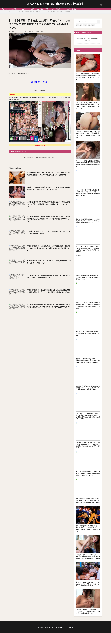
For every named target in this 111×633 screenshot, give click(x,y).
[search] (98, 21)
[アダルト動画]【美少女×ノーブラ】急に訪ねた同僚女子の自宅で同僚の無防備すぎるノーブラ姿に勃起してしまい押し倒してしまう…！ (88, 76)
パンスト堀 (34, 31)
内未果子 (41, 31)
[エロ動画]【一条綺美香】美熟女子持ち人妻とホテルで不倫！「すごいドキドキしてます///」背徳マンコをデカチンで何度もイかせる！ (88, 134)
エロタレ (25, 31)
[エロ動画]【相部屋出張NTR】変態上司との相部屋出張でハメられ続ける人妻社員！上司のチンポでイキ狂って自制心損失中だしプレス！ (49, 307)
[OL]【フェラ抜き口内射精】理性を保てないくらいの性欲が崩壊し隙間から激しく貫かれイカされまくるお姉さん (49, 188)
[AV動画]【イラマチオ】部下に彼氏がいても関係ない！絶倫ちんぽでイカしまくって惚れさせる (49, 262)
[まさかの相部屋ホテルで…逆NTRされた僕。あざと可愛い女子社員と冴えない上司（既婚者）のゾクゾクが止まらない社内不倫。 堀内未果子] (40, 141)
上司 (77, 25)
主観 (38, 31)
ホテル (85, 25)
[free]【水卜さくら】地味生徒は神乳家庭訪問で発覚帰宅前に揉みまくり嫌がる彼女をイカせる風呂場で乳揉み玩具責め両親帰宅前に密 (88, 163)
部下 (81, 25)
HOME (12, 11)
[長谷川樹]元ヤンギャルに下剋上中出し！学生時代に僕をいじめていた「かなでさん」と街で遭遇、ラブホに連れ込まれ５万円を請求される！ (88, 445)
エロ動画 (18, 11)
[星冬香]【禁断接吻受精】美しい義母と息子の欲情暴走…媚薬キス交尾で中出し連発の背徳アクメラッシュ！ (88, 277)
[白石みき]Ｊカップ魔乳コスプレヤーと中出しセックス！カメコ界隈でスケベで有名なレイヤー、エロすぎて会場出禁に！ (88, 583)
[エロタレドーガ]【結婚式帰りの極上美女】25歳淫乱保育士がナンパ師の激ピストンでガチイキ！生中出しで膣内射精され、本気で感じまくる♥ (88, 105)
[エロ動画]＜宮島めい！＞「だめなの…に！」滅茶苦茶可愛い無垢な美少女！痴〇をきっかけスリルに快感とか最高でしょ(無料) (88, 556)
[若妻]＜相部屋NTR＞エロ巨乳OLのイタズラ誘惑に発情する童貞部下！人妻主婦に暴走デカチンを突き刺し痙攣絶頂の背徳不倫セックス (49, 248)
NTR (17, 31)
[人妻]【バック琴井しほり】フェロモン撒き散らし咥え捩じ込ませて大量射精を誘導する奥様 (48, 232)
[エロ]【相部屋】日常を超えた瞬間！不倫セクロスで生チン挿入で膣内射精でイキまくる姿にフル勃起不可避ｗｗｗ (47, 11)
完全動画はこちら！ (40, 145)
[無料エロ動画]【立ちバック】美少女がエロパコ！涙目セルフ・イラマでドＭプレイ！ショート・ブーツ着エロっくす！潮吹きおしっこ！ (88, 528)
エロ (22, 31)
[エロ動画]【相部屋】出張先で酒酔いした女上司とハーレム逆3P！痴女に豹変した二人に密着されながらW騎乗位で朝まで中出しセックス (49, 219)
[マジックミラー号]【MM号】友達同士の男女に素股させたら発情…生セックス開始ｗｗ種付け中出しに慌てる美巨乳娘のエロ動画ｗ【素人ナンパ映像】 (88, 192)
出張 (89, 25)
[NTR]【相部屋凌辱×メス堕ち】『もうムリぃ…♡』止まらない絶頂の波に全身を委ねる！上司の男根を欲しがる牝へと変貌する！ (49, 174)
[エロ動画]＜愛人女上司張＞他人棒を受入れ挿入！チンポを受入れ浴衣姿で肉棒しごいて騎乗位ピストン (48, 276)
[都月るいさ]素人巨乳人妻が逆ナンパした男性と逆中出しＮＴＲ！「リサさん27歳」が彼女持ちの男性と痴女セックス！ (88, 220)
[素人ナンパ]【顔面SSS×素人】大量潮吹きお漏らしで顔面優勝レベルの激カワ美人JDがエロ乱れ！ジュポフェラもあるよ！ (88, 473)
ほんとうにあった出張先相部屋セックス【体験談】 (55, 3)
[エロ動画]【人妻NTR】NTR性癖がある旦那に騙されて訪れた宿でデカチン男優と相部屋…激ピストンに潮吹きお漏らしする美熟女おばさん (48, 204)
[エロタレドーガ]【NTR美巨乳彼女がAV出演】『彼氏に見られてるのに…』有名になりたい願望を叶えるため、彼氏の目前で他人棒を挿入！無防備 (88, 416)
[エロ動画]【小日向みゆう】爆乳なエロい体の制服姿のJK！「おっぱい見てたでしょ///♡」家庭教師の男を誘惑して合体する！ (88, 387)
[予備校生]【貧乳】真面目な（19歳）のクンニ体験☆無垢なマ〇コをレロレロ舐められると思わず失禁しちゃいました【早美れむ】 (88, 360)
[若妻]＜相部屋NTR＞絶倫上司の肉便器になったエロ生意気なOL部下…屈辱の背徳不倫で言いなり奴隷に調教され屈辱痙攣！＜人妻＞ (49, 291)
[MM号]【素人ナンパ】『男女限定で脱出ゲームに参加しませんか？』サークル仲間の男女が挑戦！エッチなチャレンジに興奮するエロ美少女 (88, 249)
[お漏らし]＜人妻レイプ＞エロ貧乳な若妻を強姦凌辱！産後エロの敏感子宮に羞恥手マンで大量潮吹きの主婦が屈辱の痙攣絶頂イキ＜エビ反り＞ (88, 305)
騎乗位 (93, 25)
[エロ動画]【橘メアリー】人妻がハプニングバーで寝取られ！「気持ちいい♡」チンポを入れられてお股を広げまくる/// (88, 611)
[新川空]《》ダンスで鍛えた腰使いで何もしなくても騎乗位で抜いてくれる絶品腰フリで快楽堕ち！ (88, 333)
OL (19, 31)
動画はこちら (40, 82)
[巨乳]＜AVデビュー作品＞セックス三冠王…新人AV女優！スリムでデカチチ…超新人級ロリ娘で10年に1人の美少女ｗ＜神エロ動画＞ (88, 500)
